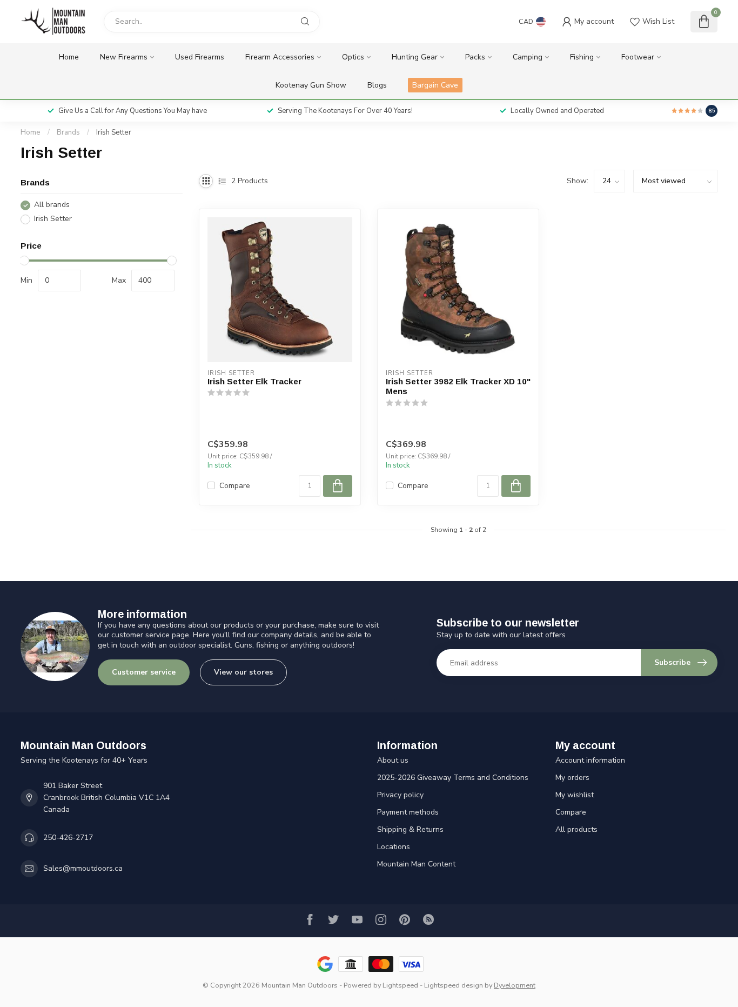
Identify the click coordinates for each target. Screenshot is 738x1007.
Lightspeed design (453, 985)
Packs (475, 57)
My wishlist (574, 795)
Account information (590, 760)
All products (576, 829)
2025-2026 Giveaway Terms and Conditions (452, 777)
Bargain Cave (435, 85)
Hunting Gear (415, 57)
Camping (527, 57)
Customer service (144, 672)
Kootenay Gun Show (311, 85)
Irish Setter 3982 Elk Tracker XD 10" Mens (458, 386)
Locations (393, 847)
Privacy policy (400, 795)
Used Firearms (199, 57)
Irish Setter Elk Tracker (254, 381)
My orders (572, 777)
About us (392, 760)
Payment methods (408, 812)
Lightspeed (400, 985)
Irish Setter (113, 132)
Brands (68, 132)
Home (69, 57)
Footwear (637, 57)
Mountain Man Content (416, 864)
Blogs (377, 85)
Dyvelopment (514, 985)
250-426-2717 (68, 837)
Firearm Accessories (279, 57)
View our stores (243, 672)
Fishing (582, 57)
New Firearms (123, 57)
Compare (234, 486)
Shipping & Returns (410, 829)
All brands (52, 205)
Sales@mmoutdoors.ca (83, 868)
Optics (353, 57)
